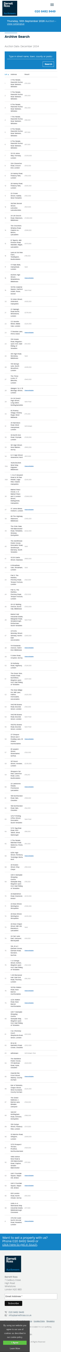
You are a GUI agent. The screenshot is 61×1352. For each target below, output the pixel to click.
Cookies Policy (39, 1321)
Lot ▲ (7, 74)
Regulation (50, 1321)
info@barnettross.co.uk (20, 1315)
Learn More (15, 1348)
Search (48, 64)
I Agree (14, 1342)
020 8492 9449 (45, 11)
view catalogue (15, 23)
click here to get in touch (19, 1244)
